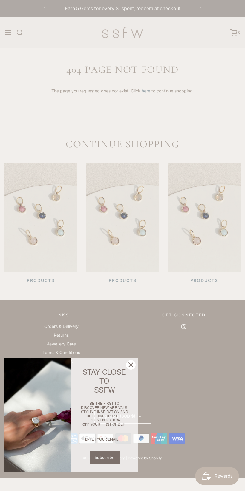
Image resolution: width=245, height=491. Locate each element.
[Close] (131, 365)
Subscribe (104, 457)
